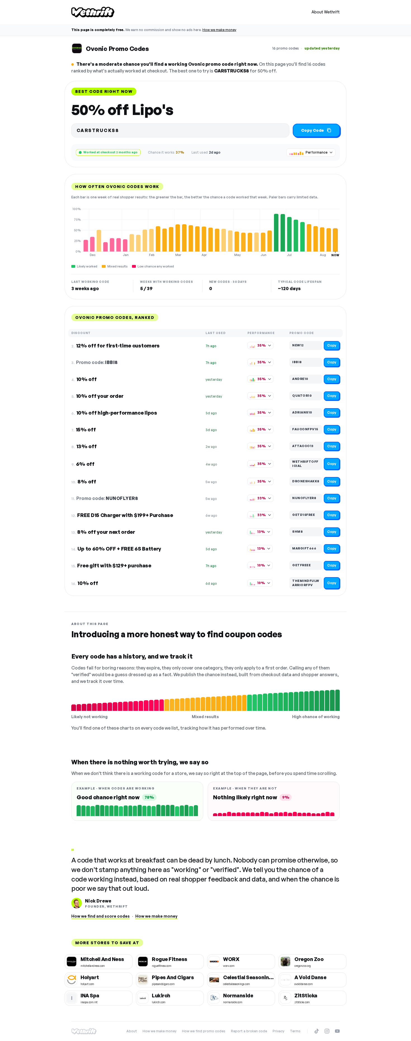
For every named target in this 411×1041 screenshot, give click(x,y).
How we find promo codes (203, 1031)
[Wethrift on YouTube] (337, 1031)
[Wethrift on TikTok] (316, 1031)
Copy (331, 345)
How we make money (219, 30)
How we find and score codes (100, 916)
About (131, 1031)
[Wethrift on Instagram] (327, 1031)
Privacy (278, 1031)
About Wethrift (325, 12)
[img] (205, 232)
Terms (295, 1031)
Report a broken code (249, 1031)
